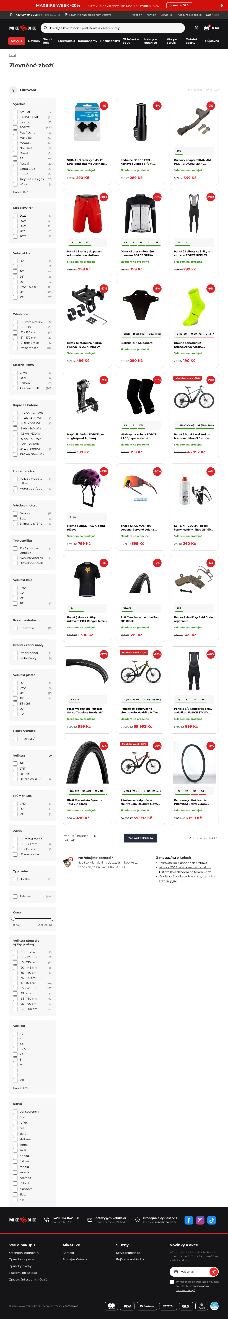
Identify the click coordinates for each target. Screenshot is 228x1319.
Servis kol (167, 14)
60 (205, 837)
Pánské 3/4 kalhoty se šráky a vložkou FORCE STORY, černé (193, 712)
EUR (216, 14)
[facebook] (189, 1220)
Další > (213, 837)
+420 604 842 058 (113, 867)
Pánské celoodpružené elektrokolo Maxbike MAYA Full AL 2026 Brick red (139, 803)
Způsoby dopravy (21, 1259)
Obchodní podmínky (24, 1252)
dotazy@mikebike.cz (123, 862)
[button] (222, 5)
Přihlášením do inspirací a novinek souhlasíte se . (197, 1286)
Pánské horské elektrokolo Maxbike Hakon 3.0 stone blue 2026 (192, 438)
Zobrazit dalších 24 (140, 838)
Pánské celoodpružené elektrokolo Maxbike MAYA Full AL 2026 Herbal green (139, 712)
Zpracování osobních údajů (28, 1279)
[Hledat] (45, 28)
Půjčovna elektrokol (189, 14)
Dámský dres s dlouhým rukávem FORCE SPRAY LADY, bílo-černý (137, 255)
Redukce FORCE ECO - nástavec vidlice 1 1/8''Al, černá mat (137, 163)
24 (66, 840)
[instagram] (200, 1220)
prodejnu (93, 14)
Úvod (12, 55)
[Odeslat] (213, 1271)
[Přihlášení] (196, 27)
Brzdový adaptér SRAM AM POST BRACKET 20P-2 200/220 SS (192, 163)
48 (73, 840)
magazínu (167, 858)
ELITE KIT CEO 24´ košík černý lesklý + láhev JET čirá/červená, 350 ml (193, 529)
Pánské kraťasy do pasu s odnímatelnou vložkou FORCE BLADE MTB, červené (86, 255)
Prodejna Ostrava (75, 1259)
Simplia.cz (71, 1306)
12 (95, 835)
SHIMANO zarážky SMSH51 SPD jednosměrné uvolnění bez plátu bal (86, 163)
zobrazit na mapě (166, 1222)
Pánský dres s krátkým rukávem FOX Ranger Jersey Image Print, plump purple (86, 621)
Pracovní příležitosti (23, 1272)
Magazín (137, 14)
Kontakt (151, 14)
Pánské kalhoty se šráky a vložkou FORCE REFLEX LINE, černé (192, 255)
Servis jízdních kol (128, 1252)
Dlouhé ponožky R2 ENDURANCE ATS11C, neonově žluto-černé (188, 346)
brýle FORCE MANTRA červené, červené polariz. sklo (138, 529)
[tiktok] (211, 1220)
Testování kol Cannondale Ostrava (183, 863)
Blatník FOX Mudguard (136, 343)
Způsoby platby (20, 1266)
